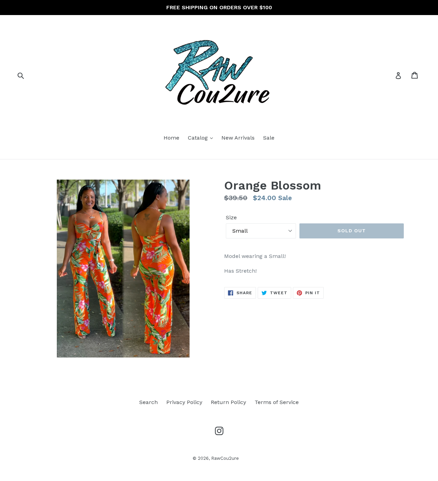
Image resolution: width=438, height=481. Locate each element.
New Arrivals (238, 137)
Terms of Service (277, 402)
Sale (268, 137)
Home (171, 137)
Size (231, 217)
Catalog (198, 137)
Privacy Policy (184, 402)
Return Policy (228, 402)
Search (148, 402)
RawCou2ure (225, 458)
